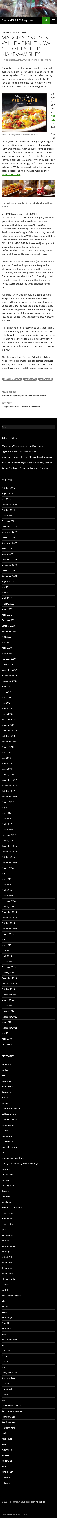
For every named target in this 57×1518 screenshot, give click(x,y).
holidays (5, 1240)
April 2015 (7, 956)
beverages (6, 1080)
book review (7, 1086)
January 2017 (8, 840)
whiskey (5, 1455)
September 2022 (9, 576)
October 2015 (8, 923)
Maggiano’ (53, 119)
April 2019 (7, 708)
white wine (7, 1460)
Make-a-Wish (46, 379)
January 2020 (8, 664)
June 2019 (6, 697)
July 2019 (6, 691)
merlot (5, 1290)
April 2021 (7, 614)
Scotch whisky (8, 1378)
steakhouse (7, 1438)
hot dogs (6, 1251)
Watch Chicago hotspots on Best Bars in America (24, 394)
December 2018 (9, 730)
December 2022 (9, 559)
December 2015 (9, 912)
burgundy (6, 1102)
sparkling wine (8, 1427)
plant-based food (9, 1339)
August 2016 (8, 868)
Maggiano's (30, 379)
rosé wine (6, 1361)
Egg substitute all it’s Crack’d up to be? (19, 451)
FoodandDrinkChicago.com (18, 20)
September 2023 (9, 543)
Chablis (5, 1130)
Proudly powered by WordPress (14, 1514)
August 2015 (8, 934)
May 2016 (6, 884)
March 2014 (7, 1005)
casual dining (8, 1125)
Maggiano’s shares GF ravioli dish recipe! (21, 405)
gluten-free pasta (12, 379)
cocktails (6, 1169)
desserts (5, 1191)
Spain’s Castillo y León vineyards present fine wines (25, 468)
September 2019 (9, 680)
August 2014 (8, 1000)
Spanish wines (8, 1416)
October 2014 (8, 989)
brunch (5, 1097)
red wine (6, 1350)
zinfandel (6, 1477)
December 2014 (9, 978)
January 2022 (8, 603)
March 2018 (7, 769)
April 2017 (7, 824)
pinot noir (6, 1328)
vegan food (7, 1449)
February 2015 (9, 967)
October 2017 (8, 791)
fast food (6, 1196)
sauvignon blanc (9, 1372)
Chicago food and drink (14, 32)
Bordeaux (6, 1091)
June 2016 (6, 879)
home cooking (8, 1246)
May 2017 (6, 818)
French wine (7, 1224)
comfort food (8, 1174)
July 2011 (6, 1033)
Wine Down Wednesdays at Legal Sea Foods (22, 446)
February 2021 (9, 620)
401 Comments (44, 60)
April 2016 (7, 890)
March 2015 (7, 961)
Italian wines (7, 1273)
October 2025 (8, 488)
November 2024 (9, 504)
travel (4, 1444)
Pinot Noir (7, 1323)
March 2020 (7, 653)
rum (3, 1367)
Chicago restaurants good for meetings (20, 1163)
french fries (7, 1218)
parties (5, 1306)
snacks (5, 1394)
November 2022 (9, 565)
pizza (4, 1334)
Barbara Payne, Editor (25, 60)
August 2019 (8, 686)
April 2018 (7, 763)
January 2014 (8, 1011)
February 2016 (9, 901)
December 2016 (9, 846)
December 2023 (9, 526)
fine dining (6, 1202)
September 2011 (9, 1027)
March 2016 (7, 895)
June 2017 (6, 813)
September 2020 (9, 631)
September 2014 (9, 994)
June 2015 (6, 945)
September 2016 (9, 862)
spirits (4, 1433)
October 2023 (8, 537)
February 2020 (9, 658)
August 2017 (8, 802)
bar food (6, 1069)
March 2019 (7, 713)
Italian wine (7, 1268)
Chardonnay (7, 1141)
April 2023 (7, 548)
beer (4, 1075)
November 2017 (9, 785)
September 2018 (9, 741)
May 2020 (6, 642)
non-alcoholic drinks (11, 1295)
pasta (4, 1312)
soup (4, 1400)
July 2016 (6, 873)
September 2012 (9, 1016)
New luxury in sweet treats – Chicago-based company (27, 457)
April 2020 (7, 647)
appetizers (6, 1064)
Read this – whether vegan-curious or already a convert (27, 462)
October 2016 (8, 857)
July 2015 (6, 939)
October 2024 (8, 510)
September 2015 (9, 928)
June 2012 (6, 1022)
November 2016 (9, 851)
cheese (5, 1152)
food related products (12, 1207)
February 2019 (9, 719)
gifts (4, 1229)
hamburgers (7, 1235)
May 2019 (6, 702)
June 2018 (6, 752)
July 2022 (6, 587)
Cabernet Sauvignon (11, 1108)
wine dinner (7, 1471)
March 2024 (7, 515)
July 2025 (6, 499)
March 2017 (7, 829)
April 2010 (7, 1038)
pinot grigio (7, 1317)
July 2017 (6, 807)
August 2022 (8, 581)
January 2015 (8, 972)
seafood (5, 1383)
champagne (7, 1136)
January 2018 (8, 774)
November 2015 (9, 917)
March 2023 (7, 554)
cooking (5, 1180)
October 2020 (8, 625)
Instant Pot (7, 1257)
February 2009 (9, 1044)
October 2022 (8, 570)
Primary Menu (53, 20)
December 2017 (9, 780)
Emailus (41, 1501)
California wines (9, 1119)
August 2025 (8, 493)
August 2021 (8, 609)
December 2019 (9, 669)
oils (3, 1301)
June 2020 (6, 636)
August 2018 (8, 747)
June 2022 (6, 592)
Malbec (5, 1284)
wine (4, 1466)
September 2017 (9, 796)
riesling (5, 1356)
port (4, 1345)
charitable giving (9, 1147)
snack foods (7, 1389)
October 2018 (8, 736)
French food (7, 1213)
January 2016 (8, 906)
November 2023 (9, 532)
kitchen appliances (10, 1279)
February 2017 (9, 835)
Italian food (7, 1262)
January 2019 (8, 725)
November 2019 (9, 675)
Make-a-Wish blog (11, 174)
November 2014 (9, 983)
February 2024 (9, 521)
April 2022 (7, 598)
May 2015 (6, 950)
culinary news (8, 1185)
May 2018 (6, 758)
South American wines (12, 1411)
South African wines (11, 1405)
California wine (9, 1113)
